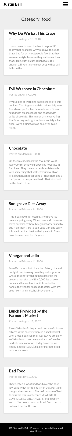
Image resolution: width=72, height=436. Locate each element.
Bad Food (17, 371)
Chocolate (18, 148)
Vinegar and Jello (24, 255)
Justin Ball (13, 4)
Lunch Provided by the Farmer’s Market (28, 313)
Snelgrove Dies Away (27, 203)
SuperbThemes (52, 428)
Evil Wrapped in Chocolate (32, 88)
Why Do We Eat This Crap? (32, 33)
